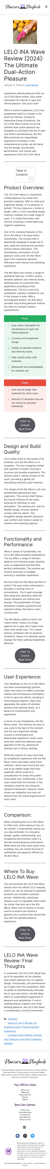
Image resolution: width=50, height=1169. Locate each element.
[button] (46, 7)
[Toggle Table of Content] (30, 178)
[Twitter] (33, 1136)
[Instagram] (25, 1136)
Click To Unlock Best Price (25, 425)
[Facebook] (18, 1136)
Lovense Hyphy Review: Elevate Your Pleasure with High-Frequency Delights (23, 1039)
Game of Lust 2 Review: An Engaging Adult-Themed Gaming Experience (21, 1027)
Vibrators (12, 1019)
